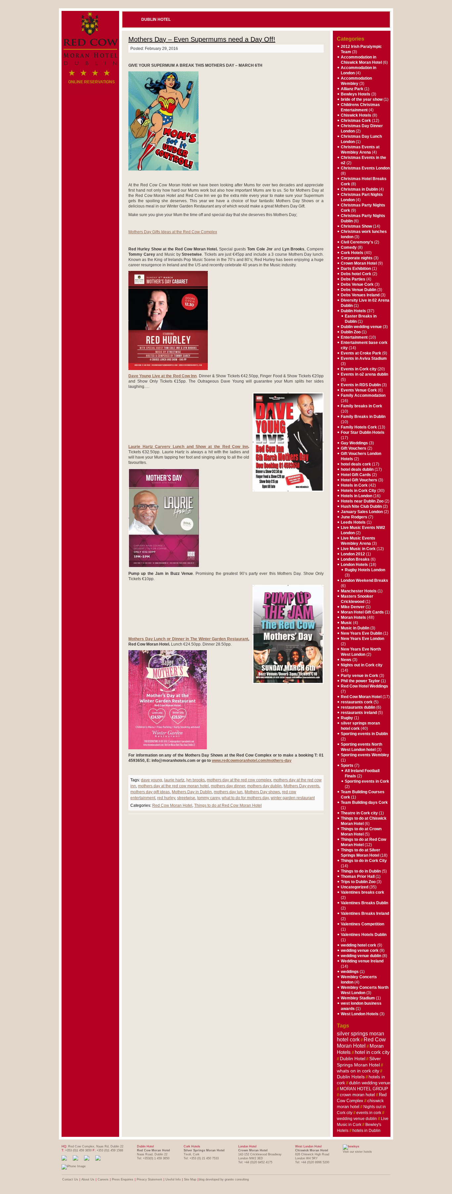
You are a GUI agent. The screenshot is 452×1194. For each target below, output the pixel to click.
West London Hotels (360, 1014)
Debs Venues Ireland (360, 295)
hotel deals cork (356, 464)
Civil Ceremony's (357, 242)
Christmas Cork (356, 120)
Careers (103, 1179)
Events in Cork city (359, 369)
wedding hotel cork (358, 945)
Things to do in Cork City (364, 860)
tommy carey (208, 798)
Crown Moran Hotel (359, 263)
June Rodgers (354, 517)
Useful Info (173, 1179)
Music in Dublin (355, 628)
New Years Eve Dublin (361, 633)
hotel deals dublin (357, 469)
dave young (151, 780)
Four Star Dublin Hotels (362, 432)
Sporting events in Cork (367, 781)
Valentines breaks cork (362, 892)
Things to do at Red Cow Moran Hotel (228, 805)
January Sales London (362, 511)
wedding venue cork (360, 950)
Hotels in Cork (354, 485)
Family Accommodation (363, 395)
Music (346, 622)
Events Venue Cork (359, 390)
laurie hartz (174, 780)
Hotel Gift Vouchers (359, 480)
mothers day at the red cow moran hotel (173, 786)
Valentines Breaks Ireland (365, 913)
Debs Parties (353, 279)
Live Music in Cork (358, 548)
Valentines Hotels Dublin (363, 934)
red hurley (166, 798)
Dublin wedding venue (361, 326)
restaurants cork (357, 702)
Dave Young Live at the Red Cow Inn (162, 376)
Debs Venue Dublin (358, 289)
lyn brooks (195, 780)
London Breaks (355, 559)
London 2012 (353, 554)
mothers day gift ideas (150, 792)
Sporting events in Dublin (364, 733)
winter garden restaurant (293, 798)
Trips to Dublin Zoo (358, 881)
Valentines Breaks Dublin (364, 903)
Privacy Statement (149, 1179)
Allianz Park (352, 89)
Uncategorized (354, 887)
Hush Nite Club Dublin (361, 506)
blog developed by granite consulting (224, 1179)
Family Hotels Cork (359, 427)
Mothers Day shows (262, 792)
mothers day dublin (264, 786)
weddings (350, 971)
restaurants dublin (358, 707)
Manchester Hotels (359, 591)
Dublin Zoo (351, 332)
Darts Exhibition (356, 268)
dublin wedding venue (369, 1082)
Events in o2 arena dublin (364, 374)
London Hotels (354, 564)
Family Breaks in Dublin (363, 416)
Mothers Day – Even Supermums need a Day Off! (201, 39)
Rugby (347, 718)
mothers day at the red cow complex (239, 780)
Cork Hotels (352, 252)
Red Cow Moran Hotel (172, 805)
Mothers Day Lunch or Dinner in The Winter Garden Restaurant (188, 639)
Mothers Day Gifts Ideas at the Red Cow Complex (172, 232)
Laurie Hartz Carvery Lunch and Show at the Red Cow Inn (188, 446)
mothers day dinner (228, 786)
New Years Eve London (362, 638)
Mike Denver (353, 607)
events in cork (368, 1112)
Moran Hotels (353, 617)
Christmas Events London (365, 168)
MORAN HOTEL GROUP (364, 1088)
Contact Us (70, 1179)
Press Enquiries (122, 1179)
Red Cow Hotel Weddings (364, 686)
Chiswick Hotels (356, 115)
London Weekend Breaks (364, 580)
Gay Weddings (354, 443)
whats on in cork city (358, 1070)
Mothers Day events (301, 786)
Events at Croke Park (361, 353)
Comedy (349, 247)
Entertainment (354, 337)
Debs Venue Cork (357, 284)
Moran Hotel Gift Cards (362, 612)
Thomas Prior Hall (358, 876)
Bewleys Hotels (355, 94)
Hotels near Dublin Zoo (362, 501)
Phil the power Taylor (360, 681)
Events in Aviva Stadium (364, 358)
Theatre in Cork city (359, 813)
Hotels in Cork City (358, 490)
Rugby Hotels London (365, 570)
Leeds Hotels (353, 522)
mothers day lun (228, 792)
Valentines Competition (362, 924)
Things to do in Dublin (361, 871)
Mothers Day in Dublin (192, 792)
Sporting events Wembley (365, 755)
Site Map (190, 1179)
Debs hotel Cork (356, 274)
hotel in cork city (372, 1052)
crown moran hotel (357, 1094)
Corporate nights (357, 258)
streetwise (186, 798)
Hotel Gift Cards (356, 474)
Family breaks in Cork (361, 406)
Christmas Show (356, 226)
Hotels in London (356, 496)
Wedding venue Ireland (362, 961)
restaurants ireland (359, 712)
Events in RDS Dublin (361, 385)
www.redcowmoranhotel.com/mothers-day (252, 760)
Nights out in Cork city (362, 665)
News (346, 659)
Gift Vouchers (353, 448)
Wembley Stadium (358, 998)
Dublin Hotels (353, 311)
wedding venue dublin (361, 955)
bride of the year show (362, 99)
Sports (347, 765)
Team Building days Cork (364, 802)
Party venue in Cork (359, 675)
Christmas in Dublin (359, 189)
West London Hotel (308, 1146)
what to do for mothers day (245, 798)
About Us (87, 1179)
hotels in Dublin (366, 1130)
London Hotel (247, 1146)
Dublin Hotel (156, 19)
